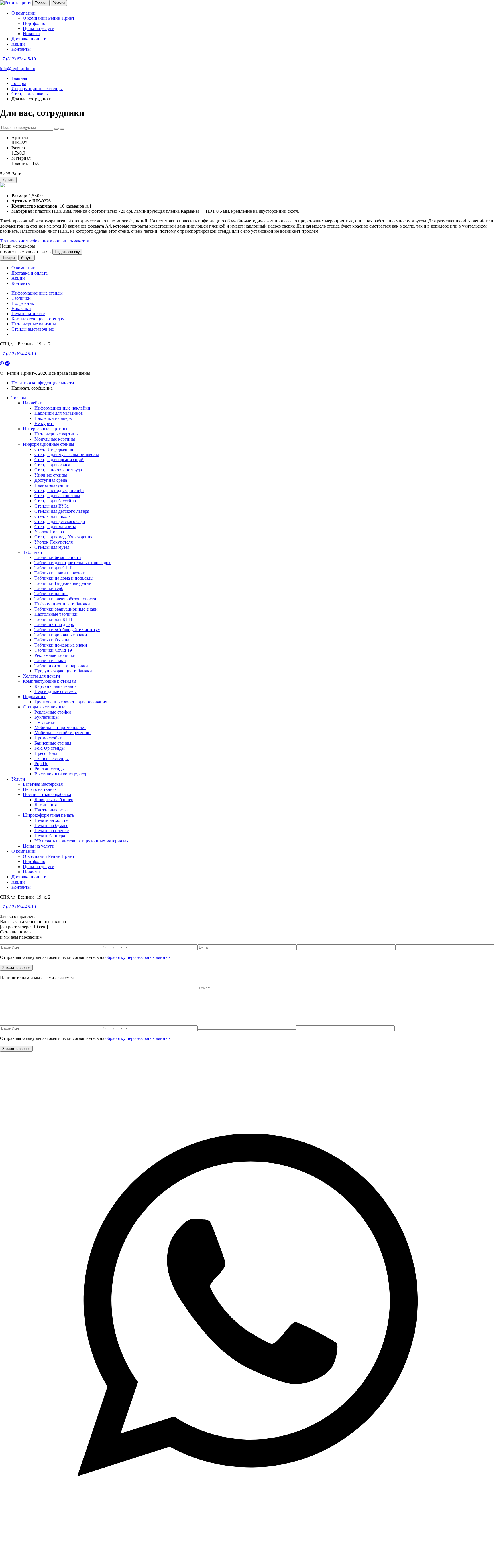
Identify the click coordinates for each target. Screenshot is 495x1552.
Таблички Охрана (51, 639)
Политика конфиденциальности (42, 382)
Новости (31, 33)
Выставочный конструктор (60, 773)
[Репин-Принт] (16, 2)
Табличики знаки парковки (61, 665)
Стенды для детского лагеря (61, 511)
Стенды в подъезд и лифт (59, 490)
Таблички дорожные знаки (60, 634)
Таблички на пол (51, 593)
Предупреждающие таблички (63, 670)
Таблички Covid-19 (53, 650)
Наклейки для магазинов (58, 413)
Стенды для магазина (55, 526)
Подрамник (22, 303)
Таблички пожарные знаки (60, 645)
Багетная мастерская (43, 784)
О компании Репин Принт (48, 18)
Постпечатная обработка (47, 794)
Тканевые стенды (51, 758)
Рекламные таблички (55, 655)
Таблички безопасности (57, 557)
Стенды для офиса (52, 464)
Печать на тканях (40, 789)
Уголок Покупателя (53, 542)
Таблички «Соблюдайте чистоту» (67, 629)
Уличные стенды (50, 475)
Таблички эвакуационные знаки (66, 609)
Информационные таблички (62, 603)
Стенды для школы (53, 516)
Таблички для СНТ (53, 567)
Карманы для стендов (55, 686)
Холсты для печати (41, 676)
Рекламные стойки (52, 712)
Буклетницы (46, 717)
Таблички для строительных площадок (72, 562)
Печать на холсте (28, 313)
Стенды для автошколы (57, 495)
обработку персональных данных (138, 957)
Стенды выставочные (32, 329)
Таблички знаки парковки (59, 572)
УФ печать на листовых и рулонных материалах (81, 840)
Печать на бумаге (51, 825)
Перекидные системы (55, 691)
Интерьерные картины (33, 323)
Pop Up (41, 763)
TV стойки (45, 722)
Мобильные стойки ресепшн (62, 732)
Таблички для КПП (53, 619)
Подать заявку (67, 252)
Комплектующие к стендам (38, 318)
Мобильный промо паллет (60, 727)
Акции (18, 44)
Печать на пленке (51, 830)
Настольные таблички (56, 614)
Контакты (21, 49)
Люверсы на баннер (53, 799)
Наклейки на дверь (53, 418)
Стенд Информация (53, 449)
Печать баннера (49, 835)
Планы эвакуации (52, 485)
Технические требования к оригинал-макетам (44, 240)
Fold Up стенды (49, 748)
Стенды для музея (51, 547)
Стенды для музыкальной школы (66, 454)
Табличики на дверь (54, 624)
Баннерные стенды (52, 743)
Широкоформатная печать (48, 815)
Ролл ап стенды (49, 768)
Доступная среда (50, 480)
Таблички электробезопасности (65, 598)
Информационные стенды (37, 293)
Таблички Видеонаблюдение (62, 583)
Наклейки (21, 308)
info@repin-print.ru (17, 68)
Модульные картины (54, 439)
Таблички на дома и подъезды (63, 578)
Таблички (21, 298)
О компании (23, 13)
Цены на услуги (38, 28)
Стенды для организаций (59, 459)
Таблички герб (48, 588)
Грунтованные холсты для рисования (70, 701)
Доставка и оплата (29, 38)
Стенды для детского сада (59, 521)
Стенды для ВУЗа (51, 505)
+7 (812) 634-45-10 (18, 58)
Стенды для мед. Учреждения (63, 536)
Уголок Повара (49, 531)
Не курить (44, 423)
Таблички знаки (50, 660)
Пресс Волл (45, 753)
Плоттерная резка (51, 809)
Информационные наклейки (62, 408)
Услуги (59, 3)
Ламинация (45, 804)
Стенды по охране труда (58, 469)
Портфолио (34, 23)
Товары (41, 3)
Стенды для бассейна (55, 500)
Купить (8, 180)
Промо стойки (48, 737)
